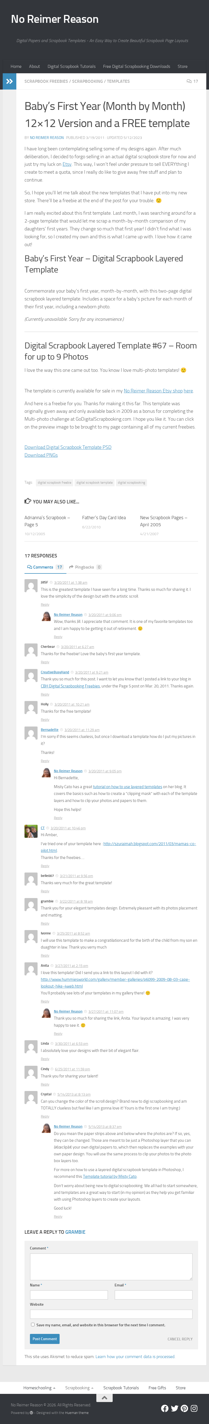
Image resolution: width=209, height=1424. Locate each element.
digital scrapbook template (94, 482)
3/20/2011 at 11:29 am (82, 730)
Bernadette (50, 730)
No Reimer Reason (55, 19)
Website (37, 1304)
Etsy (67, 164)
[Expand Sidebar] (9, 81)
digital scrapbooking (131, 482)
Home (16, 66)
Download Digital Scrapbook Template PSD (68, 447)
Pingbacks (87, 567)
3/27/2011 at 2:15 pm (71, 966)
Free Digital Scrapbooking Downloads (136, 66)
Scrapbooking (87, 81)
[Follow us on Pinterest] (184, 1408)
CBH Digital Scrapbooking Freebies (70, 686)
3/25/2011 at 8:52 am (73, 933)
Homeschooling (37, 1387)
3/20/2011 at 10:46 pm (68, 828)
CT (43, 828)
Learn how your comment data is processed (135, 1356)
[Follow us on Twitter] (175, 1408)
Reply (45, 604)
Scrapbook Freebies (46, 81)
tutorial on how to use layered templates (127, 786)
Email (120, 1285)
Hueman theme (77, 1413)
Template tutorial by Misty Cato (110, 1176)
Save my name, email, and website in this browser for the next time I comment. (100, 1325)
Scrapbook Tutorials (121, 1387)
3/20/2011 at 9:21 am (91, 672)
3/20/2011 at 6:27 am (77, 647)
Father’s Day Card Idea (104, 517)
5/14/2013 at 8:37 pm (105, 1127)
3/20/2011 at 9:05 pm (105, 771)
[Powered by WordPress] (31, 1413)
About (34, 66)
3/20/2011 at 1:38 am (70, 583)
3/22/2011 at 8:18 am (76, 901)
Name (36, 1285)
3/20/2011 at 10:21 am (72, 704)
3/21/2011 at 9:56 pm (76, 876)
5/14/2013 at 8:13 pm (74, 1094)
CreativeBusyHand (55, 672)
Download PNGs (41, 455)
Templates (118, 81)
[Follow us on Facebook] (165, 1408)
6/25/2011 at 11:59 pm (72, 1069)
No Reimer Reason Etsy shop (153, 391)
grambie (75, 1232)
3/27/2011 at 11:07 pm (106, 1012)
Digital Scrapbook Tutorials (72, 66)
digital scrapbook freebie (54, 482)
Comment (39, 1248)
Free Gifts (157, 1387)
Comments (47, 567)
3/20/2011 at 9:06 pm (105, 615)
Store (183, 66)
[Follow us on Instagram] (194, 1408)
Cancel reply (180, 1339)
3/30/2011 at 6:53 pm (71, 1044)
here (188, 391)
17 (195, 81)
